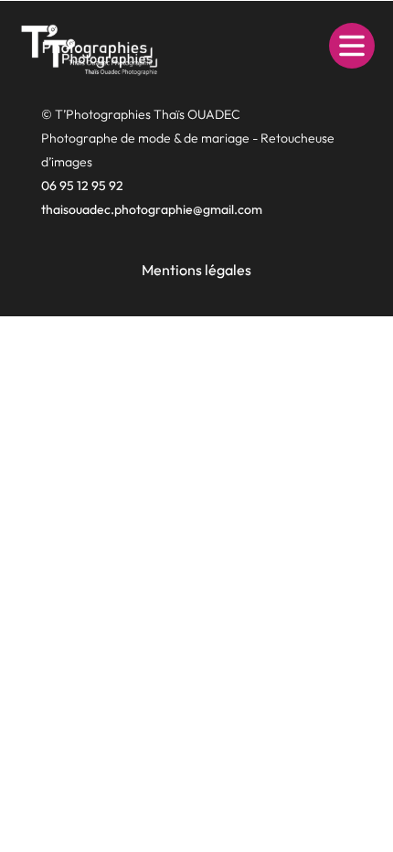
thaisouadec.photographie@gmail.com (151, 209)
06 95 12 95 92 (82, 185)
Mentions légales (196, 270)
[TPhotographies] (86, 46)
